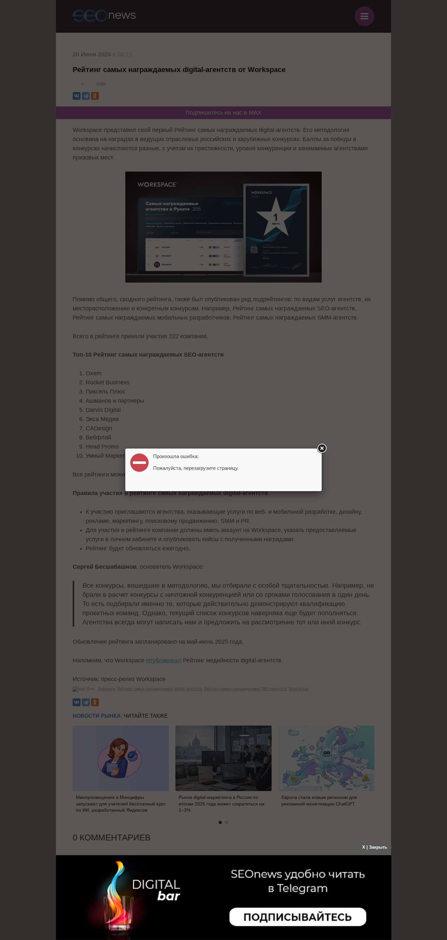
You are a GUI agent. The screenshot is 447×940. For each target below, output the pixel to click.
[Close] (322, 448)
